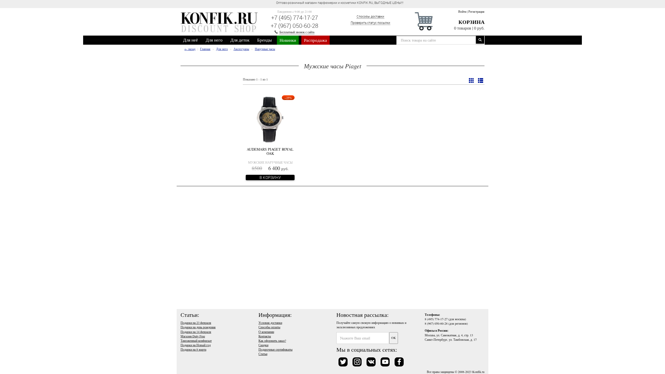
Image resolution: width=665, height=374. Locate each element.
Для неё (190, 40)
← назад (189, 49)
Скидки (263, 345)
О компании (266, 332)
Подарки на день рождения (198, 327)
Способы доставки (370, 16)
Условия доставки (270, 322)
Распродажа (315, 40)
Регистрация (476, 11)
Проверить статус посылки (370, 23)
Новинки (288, 40)
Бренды (264, 40)
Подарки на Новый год (196, 345)
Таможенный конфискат (196, 340)
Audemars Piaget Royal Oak (270, 151)
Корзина (471, 22)
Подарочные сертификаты (275, 349)
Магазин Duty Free (193, 336)
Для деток (239, 40)
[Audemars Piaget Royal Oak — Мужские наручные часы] (270, 119)
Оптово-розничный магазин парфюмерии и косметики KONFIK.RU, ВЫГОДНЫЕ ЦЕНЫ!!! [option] (339, 3)
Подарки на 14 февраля (196, 332)
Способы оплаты (269, 327)
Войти (462, 11)
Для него (214, 40)
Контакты (264, 336)
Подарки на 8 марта (193, 349)
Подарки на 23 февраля (196, 322)
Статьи (262, 354)
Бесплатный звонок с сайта (297, 32)
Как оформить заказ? (272, 340)
